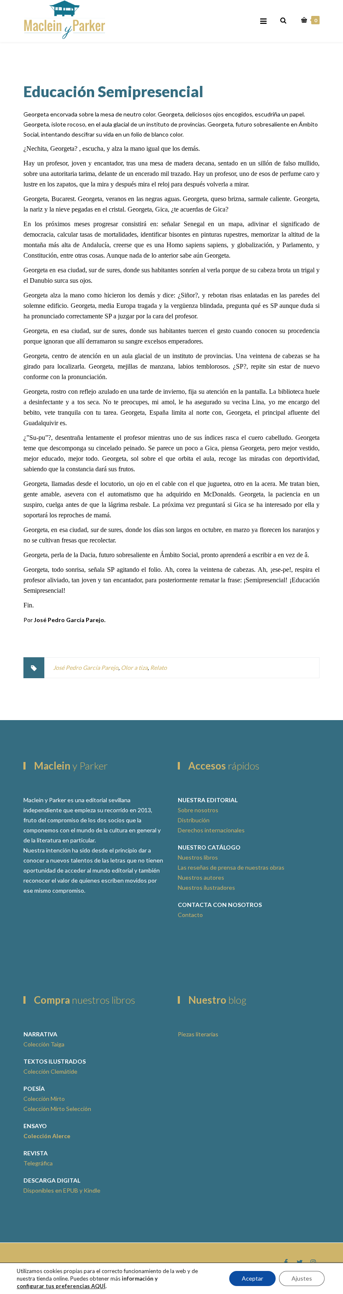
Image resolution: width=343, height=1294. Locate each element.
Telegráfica (38, 1163)
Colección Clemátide (50, 1071)
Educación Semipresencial (113, 91)
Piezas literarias (198, 1034)
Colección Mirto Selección (57, 1108)
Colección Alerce (46, 1135)
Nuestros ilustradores (206, 887)
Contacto (190, 914)
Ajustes (302, 1278)
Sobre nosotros (198, 810)
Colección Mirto (44, 1098)
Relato (158, 667)
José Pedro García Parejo (85, 667)
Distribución (194, 820)
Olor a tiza (134, 667)
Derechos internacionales (211, 830)
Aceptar (252, 1278)
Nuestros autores (201, 877)
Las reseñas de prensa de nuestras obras (231, 867)
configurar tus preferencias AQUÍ (61, 1286)
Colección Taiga (43, 1044)
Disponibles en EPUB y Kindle (61, 1190)
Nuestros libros (198, 857)
